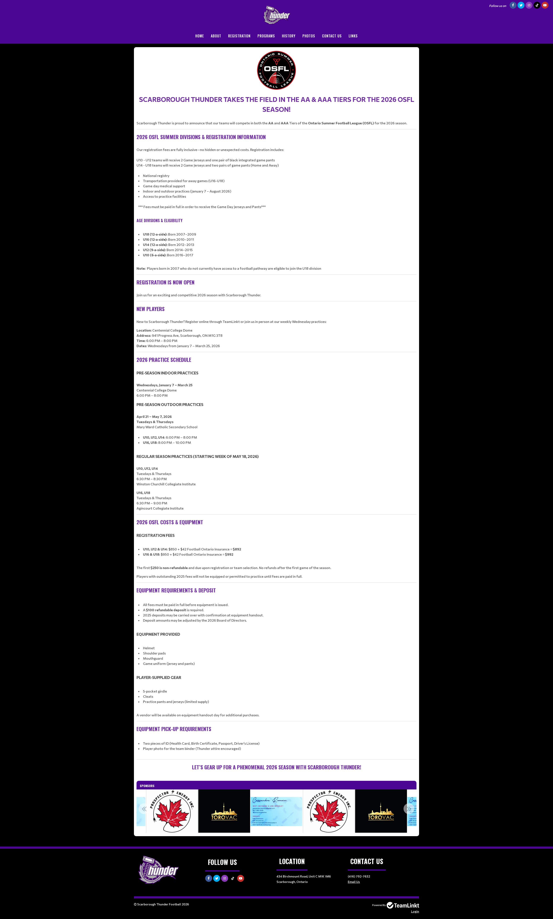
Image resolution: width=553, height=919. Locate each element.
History (289, 35)
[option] (276, 811)
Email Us (354, 882)
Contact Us (332, 35)
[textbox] (276, 411)
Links (353, 35)
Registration (239, 35)
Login (415, 911)
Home (199, 35)
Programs (266, 35)
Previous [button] (144, 808)
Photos (308, 35)
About (216, 35)
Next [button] (409, 808)
